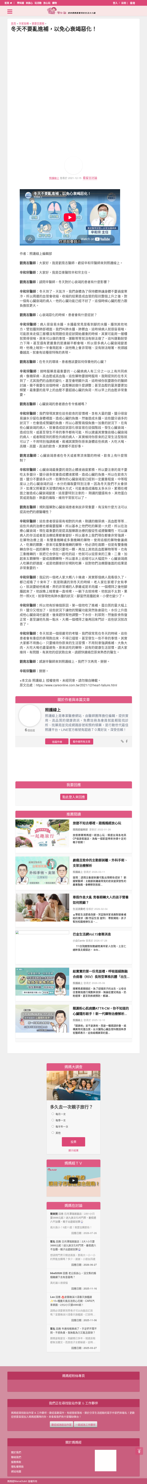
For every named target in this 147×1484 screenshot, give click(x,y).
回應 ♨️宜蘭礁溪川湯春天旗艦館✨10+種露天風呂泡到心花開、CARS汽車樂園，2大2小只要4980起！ (73, 1308)
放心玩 (46, 2)
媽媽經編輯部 (80, 829)
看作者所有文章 (81, 741)
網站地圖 (16, 1471)
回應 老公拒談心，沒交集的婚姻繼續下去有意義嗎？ (73, 1280)
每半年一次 (62, 1126)
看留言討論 (90, 178)
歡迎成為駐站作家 (61, 1424)
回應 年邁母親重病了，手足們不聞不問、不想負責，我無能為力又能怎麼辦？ (73, 1338)
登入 (115, 2)
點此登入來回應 (73, 796)
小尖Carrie (79, 940)
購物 (54, 2)
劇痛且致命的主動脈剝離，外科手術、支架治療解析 (100, 863)
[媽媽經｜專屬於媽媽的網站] (73, 10)
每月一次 (61, 1114)
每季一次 (61, 1120)
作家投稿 (24, 23)
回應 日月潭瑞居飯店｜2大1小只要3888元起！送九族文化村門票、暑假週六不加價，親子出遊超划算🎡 (73, 1253)
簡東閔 (54, 1213)
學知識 (20, 2)
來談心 (29, 2)
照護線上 (54, 178)
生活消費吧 (79, 908)
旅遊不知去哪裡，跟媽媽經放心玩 (97, 823)
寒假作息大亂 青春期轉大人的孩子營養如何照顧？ (101, 900)
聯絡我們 (16, 1457)
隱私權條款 (17, 1466)
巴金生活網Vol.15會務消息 (92, 934)
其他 (58, 1132)
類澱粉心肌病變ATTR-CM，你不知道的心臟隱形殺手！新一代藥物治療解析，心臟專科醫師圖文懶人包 (101, 1011)
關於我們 (16, 1452)
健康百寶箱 (38, 23)
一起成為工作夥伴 (85, 1424)
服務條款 (16, 1462)
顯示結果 (73, 1150)
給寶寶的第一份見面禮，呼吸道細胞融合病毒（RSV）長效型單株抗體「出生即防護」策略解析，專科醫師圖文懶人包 (100, 974)
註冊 (123, 2)
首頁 (7, 2)
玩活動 (38, 2)
